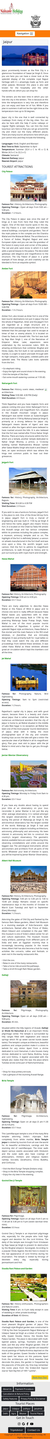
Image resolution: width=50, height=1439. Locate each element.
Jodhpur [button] (27, 1408)
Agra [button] (13, 1413)
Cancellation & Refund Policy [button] (16, 1394)
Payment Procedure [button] (24, 1389)
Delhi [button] (5, 1413)
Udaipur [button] (16, 1408)
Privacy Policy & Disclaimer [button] (33, 1398)
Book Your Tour (40, 1377)
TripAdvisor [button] (16, 1430)
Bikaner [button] (22, 1413)
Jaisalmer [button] (38, 1408)
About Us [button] (7, 1389)
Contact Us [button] (34, 1430)
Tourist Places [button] (36, 1413)
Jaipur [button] (5, 1408)
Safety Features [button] (10, 1398)
